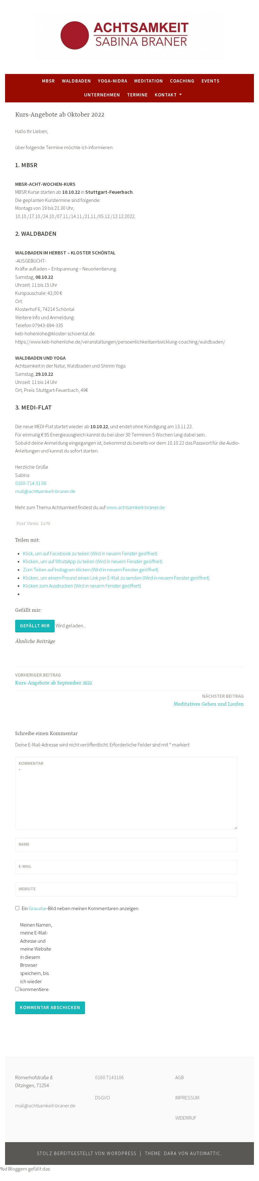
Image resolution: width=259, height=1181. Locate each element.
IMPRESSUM (187, 1097)
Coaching (182, 81)
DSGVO (102, 1097)
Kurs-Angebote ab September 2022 (53, 679)
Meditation (148, 81)
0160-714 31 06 (30, 483)
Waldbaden (76, 81)
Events (211, 81)
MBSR (48, 81)
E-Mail (25, 866)
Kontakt (166, 95)
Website (27, 889)
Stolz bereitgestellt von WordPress (86, 1153)
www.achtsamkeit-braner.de (135, 507)
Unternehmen (102, 95)
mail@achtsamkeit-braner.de (45, 491)
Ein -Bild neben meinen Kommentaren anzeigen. (80, 908)
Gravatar (37, 908)
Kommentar (31, 766)
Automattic (205, 1153)
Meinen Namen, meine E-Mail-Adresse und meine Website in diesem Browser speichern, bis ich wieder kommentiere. (36, 957)
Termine (137, 95)
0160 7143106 (109, 1077)
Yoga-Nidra (112, 81)
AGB (179, 1077)
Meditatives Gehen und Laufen (209, 700)
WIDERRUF (185, 1118)
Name (24, 844)
